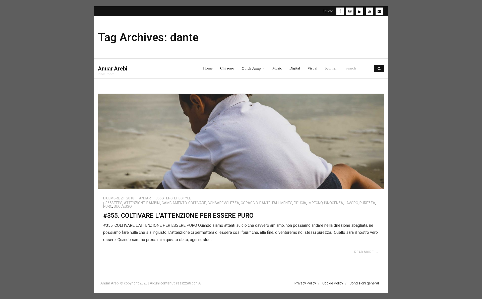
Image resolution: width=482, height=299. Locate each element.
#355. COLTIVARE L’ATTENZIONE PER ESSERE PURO (178, 215)
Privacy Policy (305, 283)
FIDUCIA (300, 203)
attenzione (134, 203)
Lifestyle (182, 198)
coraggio (249, 203)
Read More (364, 252)
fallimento (282, 203)
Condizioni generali (364, 283)
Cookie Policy (332, 283)
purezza (367, 203)
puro (107, 206)
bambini (153, 203)
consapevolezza (223, 203)
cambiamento (174, 203)
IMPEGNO (315, 203)
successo (123, 206)
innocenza (333, 203)
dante (265, 203)
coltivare (197, 203)
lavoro (351, 203)
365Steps (164, 198)
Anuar (145, 198)
